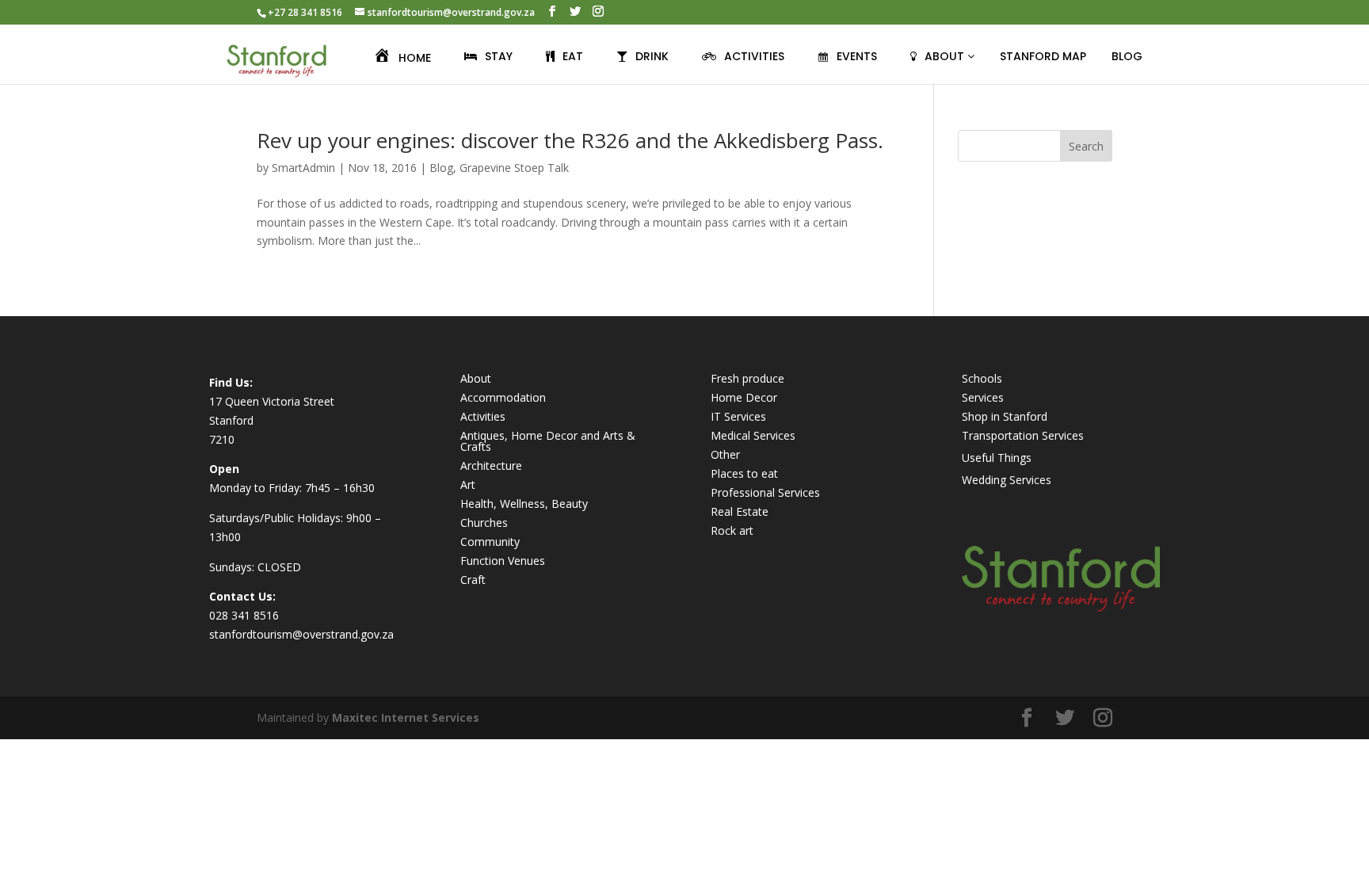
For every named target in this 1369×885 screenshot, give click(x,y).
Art (467, 484)
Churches (484, 522)
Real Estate (739, 511)
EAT (572, 56)
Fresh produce (747, 378)
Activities (482, 416)
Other (725, 454)
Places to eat (744, 473)
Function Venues (502, 560)
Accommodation (503, 397)
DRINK (652, 56)
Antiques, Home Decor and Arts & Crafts (547, 441)
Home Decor (744, 397)
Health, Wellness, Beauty (524, 503)
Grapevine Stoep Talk (514, 167)
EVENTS (857, 56)
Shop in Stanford (1004, 416)
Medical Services (753, 435)
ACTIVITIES (754, 56)
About (475, 378)
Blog (441, 167)
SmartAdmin (303, 167)
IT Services (738, 416)
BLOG (1127, 56)
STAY (499, 56)
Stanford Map (1043, 56)
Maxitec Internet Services (405, 717)
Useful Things (997, 457)
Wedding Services (1006, 479)
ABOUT (946, 56)
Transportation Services (1023, 435)
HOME (414, 58)
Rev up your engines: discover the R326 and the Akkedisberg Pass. (570, 140)
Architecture (491, 465)
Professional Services (765, 492)
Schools (982, 378)
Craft (473, 579)
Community (490, 541)
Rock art (732, 530)
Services (983, 397)
